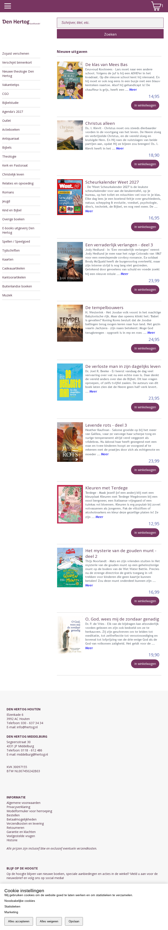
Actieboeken (11, 129)
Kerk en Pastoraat (15, 165)
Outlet (6, 120)
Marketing (11, 912)
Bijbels (7, 147)
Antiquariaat (10, 138)
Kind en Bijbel (11, 210)
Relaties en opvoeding (17, 183)
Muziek (7, 295)
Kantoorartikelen (14, 277)
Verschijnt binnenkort (17, 62)
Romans (8, 192)
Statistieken (12, 906)
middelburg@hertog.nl (32, 754)
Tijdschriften (11, 250)
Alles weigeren (49, 921)
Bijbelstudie (10, 103)
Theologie (9, 156)
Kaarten (7, 259)
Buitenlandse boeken (17, 286)
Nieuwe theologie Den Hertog (18, 73)
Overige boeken (13, 219)
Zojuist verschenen (15, 53)
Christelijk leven (13, 174)
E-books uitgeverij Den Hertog (18, 230)
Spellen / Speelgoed (16, 241)
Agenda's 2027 (12, 112)
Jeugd (6, 201)
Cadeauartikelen (13, 268)
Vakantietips (10, 85)
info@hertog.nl (27, 727)
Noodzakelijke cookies (19, 900)
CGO (5, 94)
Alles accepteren (18, 921)
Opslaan (74, 921)
